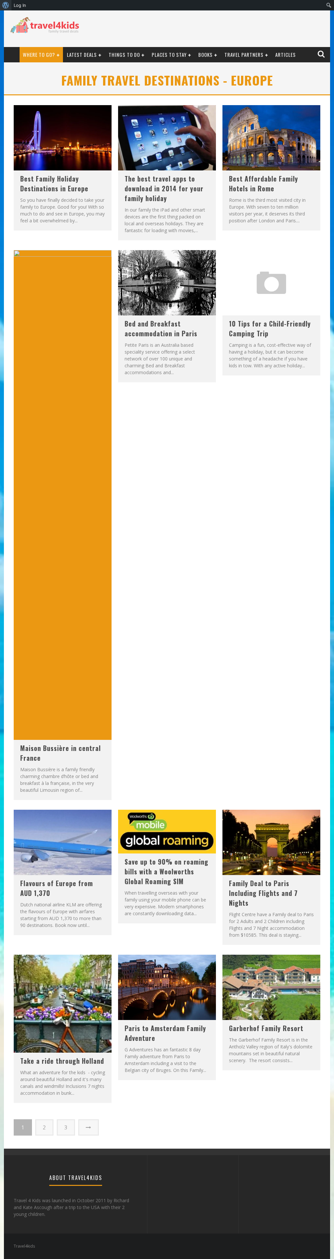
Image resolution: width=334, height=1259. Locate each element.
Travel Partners (244, 54)
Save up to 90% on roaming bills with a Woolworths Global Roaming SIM (166, 871)
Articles (285, 54)
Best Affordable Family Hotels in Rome (263, 183)
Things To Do (124, 54)
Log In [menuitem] (20, 5)
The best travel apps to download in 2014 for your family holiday (164, 188)
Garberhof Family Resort (266, 1028)
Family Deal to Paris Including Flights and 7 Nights (263, 893)
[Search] (322, 54)
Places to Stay (169, 54)
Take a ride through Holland (62, 1061)
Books (205, 54)
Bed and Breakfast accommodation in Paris (161, 328)
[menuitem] (5, 5)
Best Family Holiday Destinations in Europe (54, 183)
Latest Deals (82, 54)
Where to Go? (39, 54)
